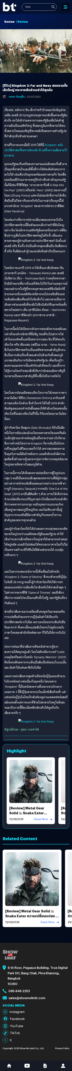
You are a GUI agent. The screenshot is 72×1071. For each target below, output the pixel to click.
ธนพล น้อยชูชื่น (17, 96)
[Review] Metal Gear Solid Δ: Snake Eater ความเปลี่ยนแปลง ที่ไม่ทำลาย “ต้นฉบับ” (31, 915)
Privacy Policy (62, 1048)
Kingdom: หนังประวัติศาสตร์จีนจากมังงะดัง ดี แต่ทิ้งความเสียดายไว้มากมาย (35, 150)
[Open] (65, 7)
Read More (41, 819)
